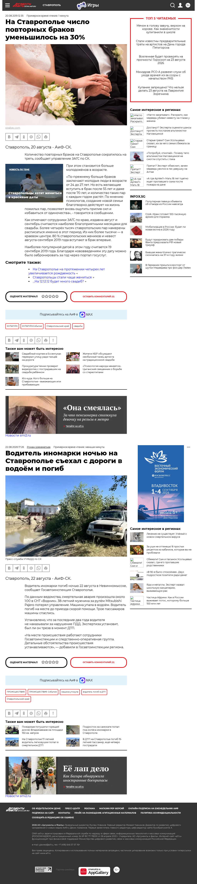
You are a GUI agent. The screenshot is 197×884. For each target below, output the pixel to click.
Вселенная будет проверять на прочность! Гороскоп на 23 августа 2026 (161, 60)
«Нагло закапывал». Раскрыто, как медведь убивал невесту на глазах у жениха (168, 117)
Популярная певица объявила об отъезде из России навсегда (164, 203)
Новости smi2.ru (18, 435)
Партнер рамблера (65, 869)
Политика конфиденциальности (161, 813)
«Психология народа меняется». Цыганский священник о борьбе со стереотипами (102, 369)
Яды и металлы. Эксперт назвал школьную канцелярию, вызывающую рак (165, 587)
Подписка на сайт (43, 813)
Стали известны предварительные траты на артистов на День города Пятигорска (161, 44)
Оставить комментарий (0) (98, 296)
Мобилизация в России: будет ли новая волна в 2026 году (165, 228)
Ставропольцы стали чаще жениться (62, 277)
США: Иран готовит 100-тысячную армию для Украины (165, 215)
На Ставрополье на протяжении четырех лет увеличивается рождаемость (66, 271)
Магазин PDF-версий (111, 808)
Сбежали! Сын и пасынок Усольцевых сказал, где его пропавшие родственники (169, 562)
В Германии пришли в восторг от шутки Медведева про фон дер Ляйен (168, 266)
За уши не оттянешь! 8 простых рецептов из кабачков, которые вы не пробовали (169, 549)
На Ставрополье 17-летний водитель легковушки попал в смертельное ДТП (40, 742)
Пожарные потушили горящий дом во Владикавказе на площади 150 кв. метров (42, 729)
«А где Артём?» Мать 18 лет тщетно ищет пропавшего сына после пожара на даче (167, 181)
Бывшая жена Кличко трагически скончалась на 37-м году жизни (165, 253)
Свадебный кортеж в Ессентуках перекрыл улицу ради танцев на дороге (41, 356)
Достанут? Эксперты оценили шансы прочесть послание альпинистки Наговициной (169, 130)
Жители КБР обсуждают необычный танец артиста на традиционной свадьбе (98, 356)
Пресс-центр (72, 808)
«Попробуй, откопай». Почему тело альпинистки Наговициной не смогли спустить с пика (168, 156)
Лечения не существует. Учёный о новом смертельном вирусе (167, 535)
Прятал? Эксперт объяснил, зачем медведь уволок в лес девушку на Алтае (167, 168)
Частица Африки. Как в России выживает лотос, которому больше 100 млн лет (168, 600)
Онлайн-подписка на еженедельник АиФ (153, 808)
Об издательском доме (46, 808)
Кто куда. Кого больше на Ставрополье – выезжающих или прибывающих (41, 381)
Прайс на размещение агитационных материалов (105, 813)
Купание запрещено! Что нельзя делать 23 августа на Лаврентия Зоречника (161, 91)
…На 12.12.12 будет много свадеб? (58, 281)
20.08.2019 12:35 (14, 15)
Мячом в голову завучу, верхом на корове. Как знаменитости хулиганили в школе (161, 29)
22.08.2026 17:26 (14, 447)
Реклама (89, 808)
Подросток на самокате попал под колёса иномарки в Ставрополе (101, 729)
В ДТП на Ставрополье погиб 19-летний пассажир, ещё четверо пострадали (102, 742)
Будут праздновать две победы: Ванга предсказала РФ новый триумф (164, 242)
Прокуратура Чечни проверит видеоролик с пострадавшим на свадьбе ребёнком (41, 369)
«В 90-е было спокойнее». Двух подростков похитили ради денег (167, 573)
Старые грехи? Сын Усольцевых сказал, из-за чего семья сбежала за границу (168, 143)
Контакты (64, 813)
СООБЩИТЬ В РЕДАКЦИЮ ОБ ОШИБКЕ (53, 817)
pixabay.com (12, 127)
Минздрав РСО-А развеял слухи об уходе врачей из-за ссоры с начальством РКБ (161, 75)
